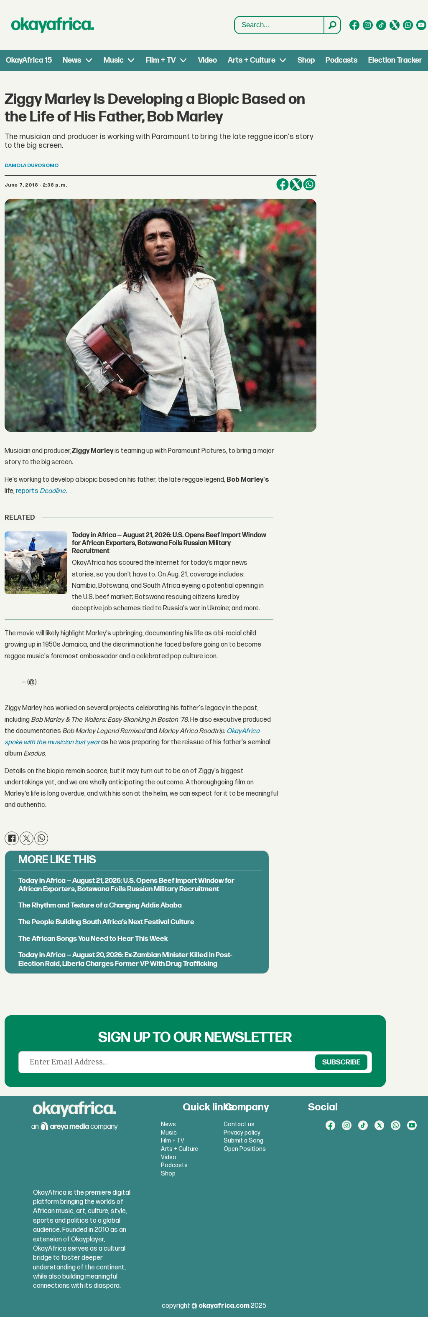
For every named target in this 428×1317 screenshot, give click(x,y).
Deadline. (53, 491)
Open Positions (245, 1149)
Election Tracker (395, 60)
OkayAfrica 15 (29, 60)
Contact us (239, 1124)
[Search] (332, 25)
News (72, 60)
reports (28, 491)
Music (114, 60)
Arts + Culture (251, 60)
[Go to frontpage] (53, 25)
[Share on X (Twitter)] (296, 184)
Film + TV (161, 60)
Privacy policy (242, 1132)
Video (207, 60)
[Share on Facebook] (282, 184)
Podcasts (341, 60)
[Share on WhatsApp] (309, 184)
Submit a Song (243, 1140)
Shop (306, 60)
